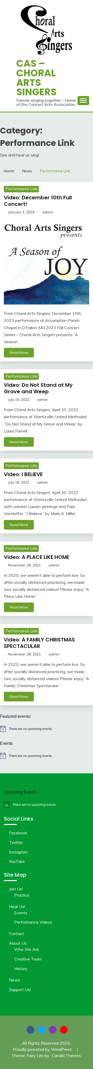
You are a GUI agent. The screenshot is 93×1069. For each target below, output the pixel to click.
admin (47, 212)
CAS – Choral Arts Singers (36, 78)
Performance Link (21, 188)
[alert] (46, 729)
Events (20, 912)
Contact (16, 933)
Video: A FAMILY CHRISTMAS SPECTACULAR (39, 643)
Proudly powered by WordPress (43, 1049)
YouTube (17, 861)
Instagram (18, 852)
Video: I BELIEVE (23, 474)
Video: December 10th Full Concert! (38, 201)
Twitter (16, 842)
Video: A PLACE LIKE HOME (36, 557)
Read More (19, 352)
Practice (21, 895)
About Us (18, 943)
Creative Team (28, 959)
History (21, 968)
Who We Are (26, 949)
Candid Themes (66, 1055)
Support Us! (20, 989)
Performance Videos (33, 922)
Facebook (18, 832)
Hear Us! (17, 906)
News (14, 980)
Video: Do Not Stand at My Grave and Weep (38, 388)
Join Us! (16, 888)
